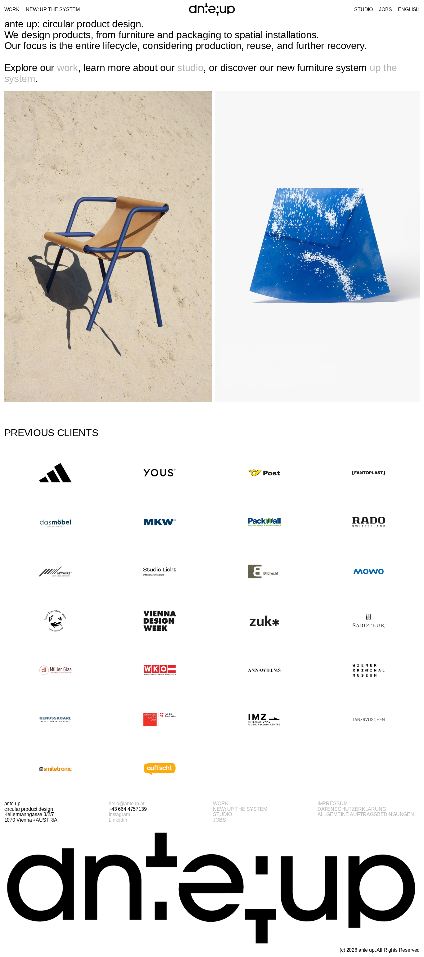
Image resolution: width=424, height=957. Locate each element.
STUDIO (222, 814)
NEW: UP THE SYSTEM (240, 809)
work (67, 67)
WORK (220, 803)
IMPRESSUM (333, 803)
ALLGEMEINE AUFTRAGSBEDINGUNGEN (366, 814)
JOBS (219, 820)
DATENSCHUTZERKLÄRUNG (352, 809)
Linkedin (118, 820)
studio (190, 67)
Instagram (119, 814)
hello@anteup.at (126, 803)
